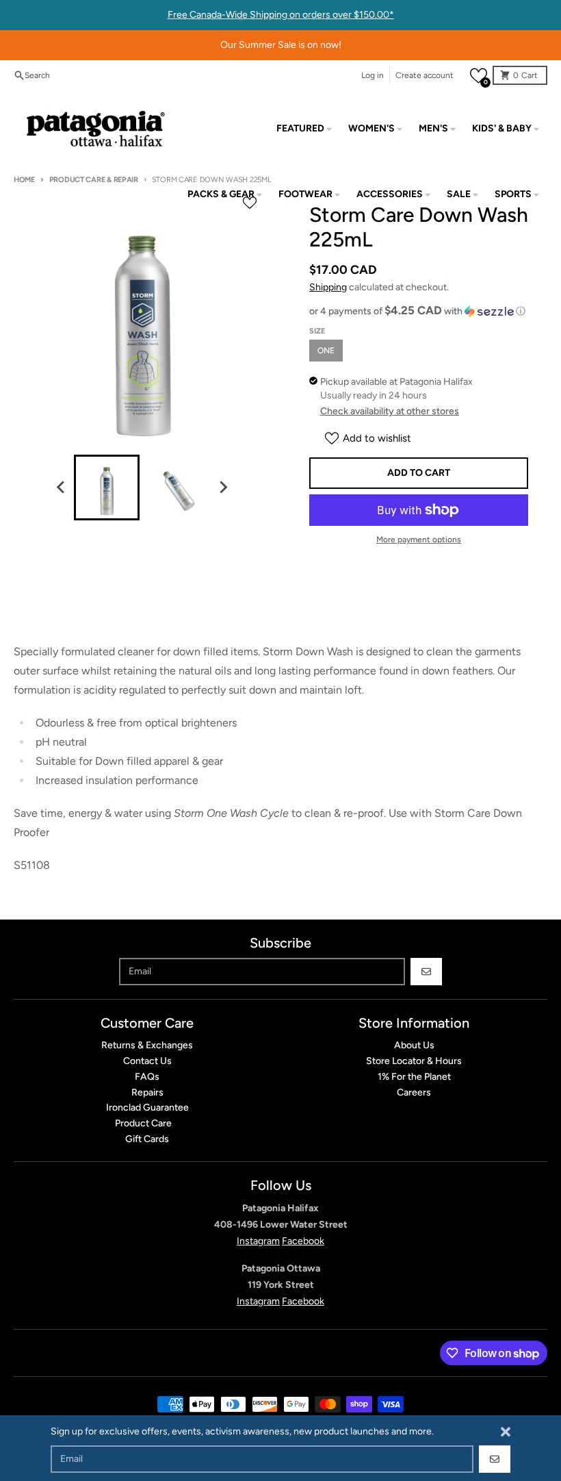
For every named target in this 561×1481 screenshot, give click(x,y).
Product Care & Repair (93, 179)
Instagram (258, 1241)
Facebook (303, 1241)
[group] (107, 487)
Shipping (328, 287)
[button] (478, 75)
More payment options (418, 539)
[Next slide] (223, 487)
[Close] (505, 1432)
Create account (424, 75)
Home (24, 179)
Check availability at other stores (389, 411)
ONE (326, 350)
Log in (372, 75)
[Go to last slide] (61, 487)
